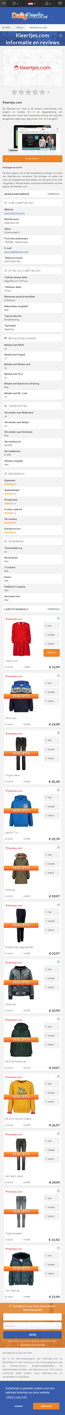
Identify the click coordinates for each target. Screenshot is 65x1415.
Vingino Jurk (11, 660)
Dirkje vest (10, 1004)
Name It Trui (11, 832)
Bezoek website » (32, 159)
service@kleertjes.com (16, 251)
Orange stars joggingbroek (19, 947)
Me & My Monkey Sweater (18, 1118)
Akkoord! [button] (46, 1406)
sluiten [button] (19, 1406)
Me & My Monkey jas (15, 1061)
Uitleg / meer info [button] (16, 1397)
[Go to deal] (32, 639)
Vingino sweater (13, 1233)
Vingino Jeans (12, 775)
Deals (20, 27)
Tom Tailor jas (12, 1290)
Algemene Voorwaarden (32, 1344)
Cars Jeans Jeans (14, 1176)
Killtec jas (10, 889)
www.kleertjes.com (14, 213)
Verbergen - (54, 194)
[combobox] (32, 1325)
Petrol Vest (11, 718)
